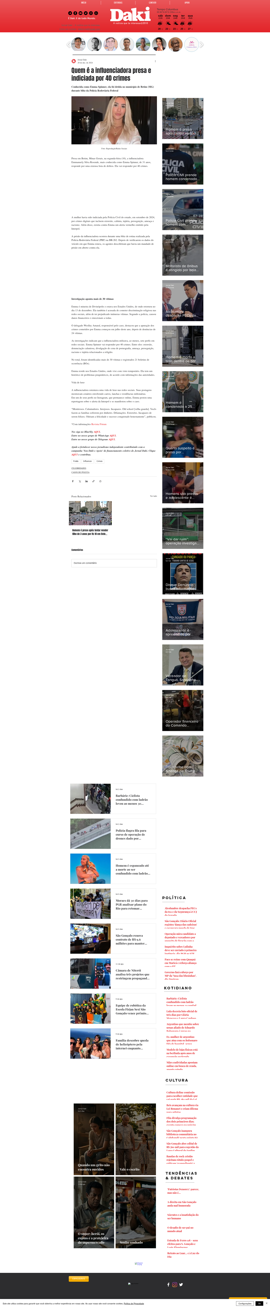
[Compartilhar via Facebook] (72, 481)
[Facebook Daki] (75, 13)
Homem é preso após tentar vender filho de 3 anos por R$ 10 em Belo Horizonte (90, 532)
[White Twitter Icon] (181, 1284)
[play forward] (201, 44)
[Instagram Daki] (91, 13)
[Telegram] (70, 13)
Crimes (99, 461)
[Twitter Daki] (86, 13)
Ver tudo (153, 496)
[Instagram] (174, 1284)
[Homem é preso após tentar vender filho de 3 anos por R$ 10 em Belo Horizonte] (90, 513)
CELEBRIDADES (78, 468)
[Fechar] (266, 1303)
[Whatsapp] (96, 13)
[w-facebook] (168, 1284)
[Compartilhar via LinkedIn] (86, 481)
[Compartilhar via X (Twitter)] (79, 481)
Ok (259, 1303)
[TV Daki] (80, 13)
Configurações (244, 1303)
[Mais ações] (155, 61)
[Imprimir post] (100, 481)
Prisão (75, 461)
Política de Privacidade (134, 1303)
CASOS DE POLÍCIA (80, 472)
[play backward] (68, 44)
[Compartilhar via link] (93, 481)
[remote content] (114, 192)
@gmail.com (94, 29)
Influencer (87, 461)
